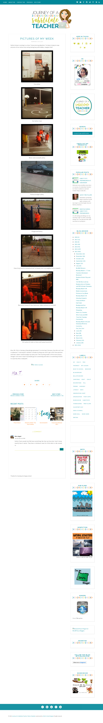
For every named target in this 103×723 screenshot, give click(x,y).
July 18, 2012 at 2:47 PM (20, 438)
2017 (76, 239)
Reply (61, 449)
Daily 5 (79, 362)
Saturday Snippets (81, 298)
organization (77, 396)
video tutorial (78, 410)
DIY (74, 362)
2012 (76, 251)
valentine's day (78, 407)
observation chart (79, 393)
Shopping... (79, 310)
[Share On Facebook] (31, 384)
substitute (86, 400)
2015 (76, 244)
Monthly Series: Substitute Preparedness (85, 211)
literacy (76, 390)
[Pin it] (43, 384)
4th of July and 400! (81, 315)
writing (75, 417)
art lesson (84, 365)
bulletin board (78, 376)
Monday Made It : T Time (83, 270)
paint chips (87, 396)
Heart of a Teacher (81, 312)
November (79, 256)
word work (85, 414)
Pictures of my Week (82, 293)
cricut (89, 379)
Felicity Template (31, 716)
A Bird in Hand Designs (48, 716)
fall (84, 383)
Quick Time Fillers (86, 195)
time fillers (87, 403)
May (77, 333)
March (78, 338)
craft (83, 379)
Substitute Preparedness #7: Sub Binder (85, 180)
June (77, 331)
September (79, 261)
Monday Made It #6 (81, 288)
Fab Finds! (79, 303)
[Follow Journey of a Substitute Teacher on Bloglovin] (80, 663)
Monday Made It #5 (81, 296)
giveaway (82, 386)
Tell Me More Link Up (82, 282)
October (78, 258)
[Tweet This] (24, 384)
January (78, 343)
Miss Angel (18, 436)
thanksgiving (77, 403)
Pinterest (76, 365)
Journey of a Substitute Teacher (19, 716)
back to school (78, 369)
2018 (76, 237)
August (78, 263)
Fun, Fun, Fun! (80, 328)
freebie (75, 386)
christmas (76, 379)
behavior (88, 369)
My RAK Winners (80, 268)
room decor (77, 400)
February (79, 340)
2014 (76, 247)
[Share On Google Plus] (37, 384)
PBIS (84, 362)
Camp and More (80, 300)
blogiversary (77, 372)
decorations (77, 383)
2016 (76, 242)
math (81, 390)
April (77, 335)
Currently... (79, 326)
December (79, 254)
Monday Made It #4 (81, 307)
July (77, 266)
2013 (76, 249)
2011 (76, 345)
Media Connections (81, 291)
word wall (76, 414)
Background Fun (80, 305)
